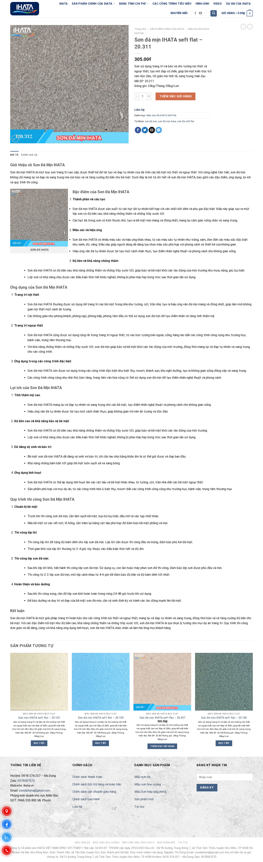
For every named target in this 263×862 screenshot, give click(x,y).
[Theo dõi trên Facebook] (195, 13)
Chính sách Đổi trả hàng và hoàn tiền (96, 784)
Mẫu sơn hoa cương (147, 784)
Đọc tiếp (39, 743)
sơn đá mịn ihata (167, 121)
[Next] (252, 704)
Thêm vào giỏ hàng (175, 96)
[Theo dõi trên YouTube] (200, 13)
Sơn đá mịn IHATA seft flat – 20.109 (101, 717)
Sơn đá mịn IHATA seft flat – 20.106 (224, 717)
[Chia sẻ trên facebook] (138, 130)
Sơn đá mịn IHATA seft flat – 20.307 (162, 717)
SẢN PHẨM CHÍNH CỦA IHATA (92, 3)
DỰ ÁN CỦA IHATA (238, 3)
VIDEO (217, 3)
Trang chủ (140, 28)
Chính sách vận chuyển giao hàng (94, 792)
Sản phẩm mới (144, 799)
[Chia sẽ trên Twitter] (145, 130)
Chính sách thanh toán (87, 777)
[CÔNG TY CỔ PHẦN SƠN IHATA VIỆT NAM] (24, 8)
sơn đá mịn (151, 121)
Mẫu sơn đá (142, 777)
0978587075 (26, 781)
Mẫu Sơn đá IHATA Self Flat (161, 115)
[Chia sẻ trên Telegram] (159, 130)
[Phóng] (15, 138)
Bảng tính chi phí (132, 3)
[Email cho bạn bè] (152, 130)
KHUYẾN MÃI (179, 13)
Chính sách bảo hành (86, 799)
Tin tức (139, 807)
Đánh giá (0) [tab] (29, 154)
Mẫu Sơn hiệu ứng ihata (150, 792)
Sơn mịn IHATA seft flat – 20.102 (39, 717)
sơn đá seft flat (185, 121)
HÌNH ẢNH (202, 3)
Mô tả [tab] (14, 154)
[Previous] (10, 704)
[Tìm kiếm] (213, 13)
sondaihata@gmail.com (34, 790)
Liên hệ (139, 110)
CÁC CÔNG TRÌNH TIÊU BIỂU (171, 3)
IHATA (63, 3)
